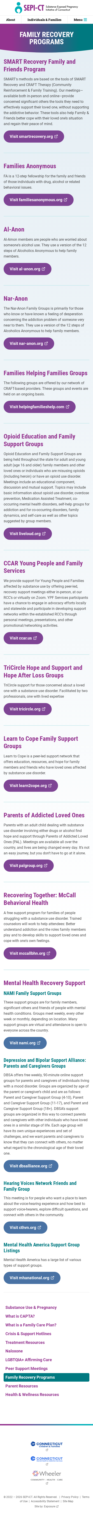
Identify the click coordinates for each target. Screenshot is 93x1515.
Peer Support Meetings (26, 1368)
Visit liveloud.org (26, 535)
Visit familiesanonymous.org (37, 201)
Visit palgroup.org (27, 867)
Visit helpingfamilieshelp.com (38, 408)
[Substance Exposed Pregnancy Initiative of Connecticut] (46, 8)
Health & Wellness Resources (32, 1394)
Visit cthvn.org (24, 1229)
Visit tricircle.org (26, 710)
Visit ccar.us (22, 639)
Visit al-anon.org (26, 270)
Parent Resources (21, 1386)
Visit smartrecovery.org (33, 138)
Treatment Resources (25, 1342)
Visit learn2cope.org (29, 787)
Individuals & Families (44, 20)
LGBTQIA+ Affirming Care (28, 1359)
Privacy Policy (70, 1497)
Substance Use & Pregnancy (31, 1307)
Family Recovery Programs (30, 1377)
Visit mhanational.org (31, 1279)
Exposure (51, 1506)
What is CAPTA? (20, 1316)
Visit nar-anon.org (28, 345)
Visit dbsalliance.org (30, 1167)
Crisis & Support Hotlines (28, 1333)
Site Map (68, 1501)
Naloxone (14, 1351)
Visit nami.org (24, 1044)
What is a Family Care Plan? (30, 1325)
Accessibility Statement (45, 1501)
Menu (78, 20)
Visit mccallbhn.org (29, 955)
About (10, 20)
